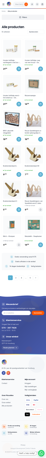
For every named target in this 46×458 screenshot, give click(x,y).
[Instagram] (8, 373)
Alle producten (7, 406)
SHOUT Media (30, 448)
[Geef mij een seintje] (40, 209)
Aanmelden (38, 313)
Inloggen (28, 383)
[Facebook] (4, 373)
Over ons (5, 399)
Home (4, 11)
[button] (41, 453)
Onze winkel (6, 402)
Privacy (23, 445)
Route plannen (8, 348)
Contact (4, 383)
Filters (24, 17)
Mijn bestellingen (31, 386)
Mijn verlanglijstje (31, 390)
